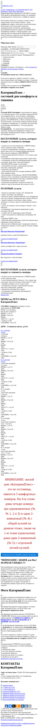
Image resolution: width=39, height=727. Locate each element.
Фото (14, 11)
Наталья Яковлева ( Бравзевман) (13, 242)
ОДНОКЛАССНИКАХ (22, 618)
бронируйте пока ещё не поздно (12, 659)
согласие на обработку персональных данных (19, 68)
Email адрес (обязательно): (21, 49)
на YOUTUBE (14, 621)
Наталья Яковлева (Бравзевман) (13, 231)
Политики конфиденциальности (12, 720)
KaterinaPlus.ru (23, 620)
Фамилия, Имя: (6, 47)
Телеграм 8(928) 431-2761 (11, 691)
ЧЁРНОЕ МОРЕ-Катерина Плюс (14, 693)
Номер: (14, 47)
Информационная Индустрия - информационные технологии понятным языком (17, 724)
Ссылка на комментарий (9, 239)
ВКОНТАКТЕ (6, 620)
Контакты (20, 11)
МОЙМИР (4, 621)
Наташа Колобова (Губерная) (11, 254)
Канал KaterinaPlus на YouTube (13, 699)
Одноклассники (8, 57)
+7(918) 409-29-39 (9, 689)
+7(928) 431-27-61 (7, 6)
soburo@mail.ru (8, 685)
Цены (10, 11)
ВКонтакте (7, 59)
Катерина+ (4, 11)
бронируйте (5, 295)
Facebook (6, 63)
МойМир (6, 61)
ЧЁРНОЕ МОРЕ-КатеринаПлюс (14, 695)
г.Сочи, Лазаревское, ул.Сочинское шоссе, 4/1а (16, 9)
